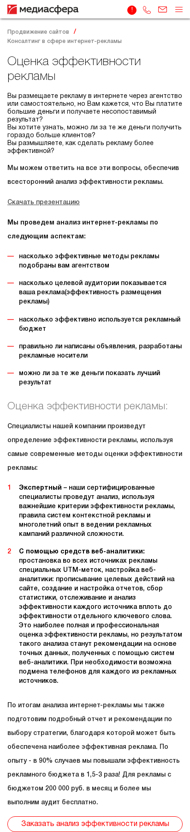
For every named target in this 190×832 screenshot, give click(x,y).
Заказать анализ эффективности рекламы (95, 824)
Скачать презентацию (43, 203)
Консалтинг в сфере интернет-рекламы (64, 41)
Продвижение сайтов (38, 32)
